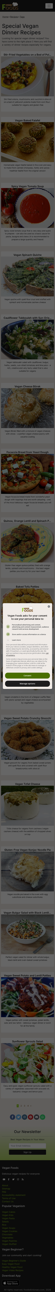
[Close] (49, 606)
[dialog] (27, 646)
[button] (27, 640)
